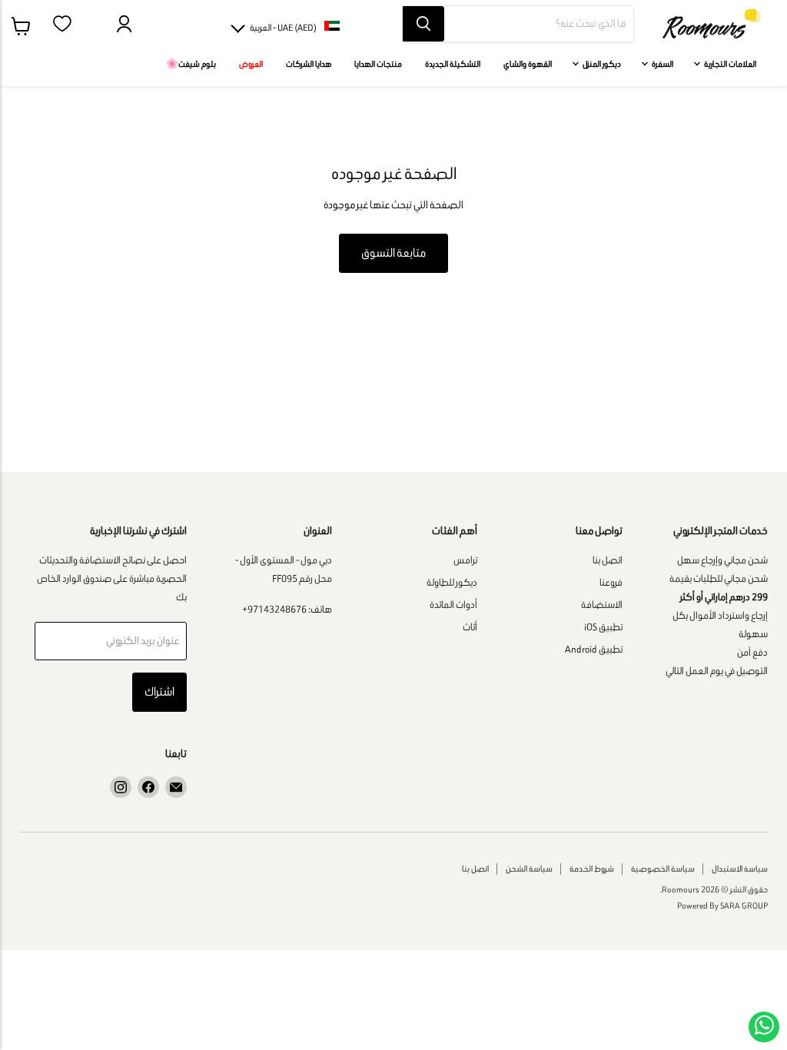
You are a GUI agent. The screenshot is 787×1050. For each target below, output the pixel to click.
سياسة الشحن (529, 868)
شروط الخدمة (591, 868)
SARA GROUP (744, 905)
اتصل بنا (608, 560)
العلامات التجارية (729, 64)
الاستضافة (602, 604)
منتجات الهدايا (378, 64)
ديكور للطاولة (452, 582)
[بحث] (423, 24)
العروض (251, 64)
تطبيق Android (594, 649)
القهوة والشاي (527, 64)
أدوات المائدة (453, 604)
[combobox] (538, 24)
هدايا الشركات (308, 64)
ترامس (465, 560)
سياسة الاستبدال (740, 868)
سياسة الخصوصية (663, 868)
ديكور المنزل (601, 64)
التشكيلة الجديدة (452, 64)
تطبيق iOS (603, 627)
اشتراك (159, 691)
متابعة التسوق (393, 252)
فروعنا (611, 582)
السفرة (661, 64)
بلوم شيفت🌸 (191, 64)
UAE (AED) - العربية (283, 27)
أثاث (470, 627)
